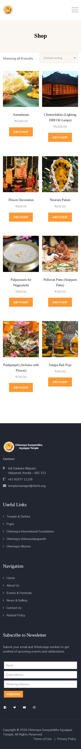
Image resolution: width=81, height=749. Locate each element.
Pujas (10, 524)
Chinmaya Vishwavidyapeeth (26, 539)
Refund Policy (15, 615)
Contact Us (13, 608)
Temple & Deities (18, 516)
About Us (12, 585)
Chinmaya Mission (18, 546)
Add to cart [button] (21, 131)
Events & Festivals (19, 593)
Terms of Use (42, 739)
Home (10, 578)
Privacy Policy (66, 739)
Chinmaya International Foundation (30, 531)
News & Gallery (17, 600)
